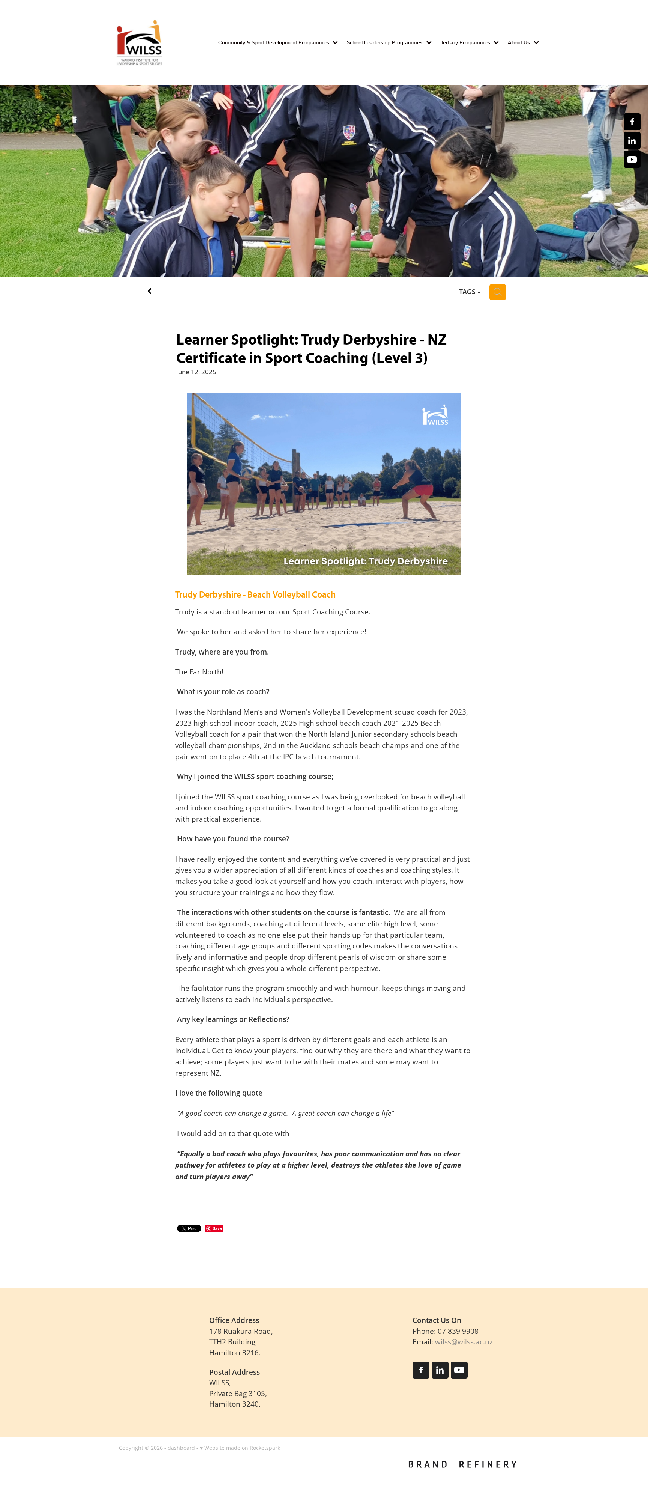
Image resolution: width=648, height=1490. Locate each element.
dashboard (181, 1448)
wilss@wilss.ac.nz (464, 1341)
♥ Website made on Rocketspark (240, 1448)
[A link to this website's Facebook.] (632, 121)
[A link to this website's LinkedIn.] (632, 140)
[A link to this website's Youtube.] (632, 159)
